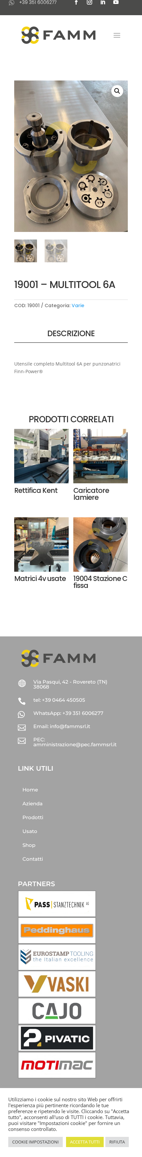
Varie (78, 305)
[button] (117, 91)
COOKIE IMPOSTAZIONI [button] (35, 1142)
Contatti (32, 859)
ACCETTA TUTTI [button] (85, 1142)
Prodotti (32, 817)
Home (30, 790)
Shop (28, 845)
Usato (29, 831)
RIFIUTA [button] (117, 1142)
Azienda (32, 803)
